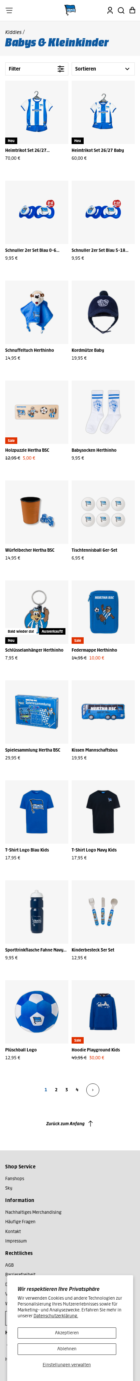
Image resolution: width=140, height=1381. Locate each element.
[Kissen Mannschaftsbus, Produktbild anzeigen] (103, 712)
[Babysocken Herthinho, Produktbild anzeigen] (103, 412)
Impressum (16, 1241)
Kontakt (13, 1231)
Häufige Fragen (20, 1222)
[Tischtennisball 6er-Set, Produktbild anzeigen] (103, 512)
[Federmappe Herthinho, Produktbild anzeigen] (103, 612)
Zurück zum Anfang (65, 1124)
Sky (8, 1188)
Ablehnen (67, 1349)
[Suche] (121, 10)
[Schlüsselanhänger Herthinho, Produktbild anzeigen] (36, 612)
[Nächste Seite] (92, 1090)
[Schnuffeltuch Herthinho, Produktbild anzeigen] (36, 312)
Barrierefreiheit (20, 1274)
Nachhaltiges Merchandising (33, 1212)
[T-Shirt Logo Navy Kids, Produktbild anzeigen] (103, 812)
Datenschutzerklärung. (56, 1316)
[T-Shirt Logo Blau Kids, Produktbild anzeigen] (36, 812)
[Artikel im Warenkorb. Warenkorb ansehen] (132, 10)
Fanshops (14, 1178)
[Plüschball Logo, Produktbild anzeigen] (36, 1012)
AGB (9, 1265)
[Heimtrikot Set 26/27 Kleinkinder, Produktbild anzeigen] (36, 112)
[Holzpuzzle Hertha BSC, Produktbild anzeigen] (36, 412)
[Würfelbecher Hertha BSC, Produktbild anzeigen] (36, 512)
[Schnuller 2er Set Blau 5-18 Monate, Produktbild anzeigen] (103, 212)
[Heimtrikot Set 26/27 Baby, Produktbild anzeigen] (103, 112)
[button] (9, 10)
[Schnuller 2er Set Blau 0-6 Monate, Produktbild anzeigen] (36, 212)
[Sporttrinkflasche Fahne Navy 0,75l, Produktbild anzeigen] (36, 912)
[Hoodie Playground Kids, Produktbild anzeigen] (103, 1012)
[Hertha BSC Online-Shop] (70, 10)
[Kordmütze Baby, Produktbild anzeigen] (103, 312)
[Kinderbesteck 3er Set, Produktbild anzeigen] (103, 912)
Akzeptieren (67, 1333)
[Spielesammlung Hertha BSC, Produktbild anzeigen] (36, 712)
